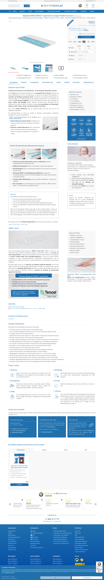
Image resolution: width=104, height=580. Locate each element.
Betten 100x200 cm (13, 561)
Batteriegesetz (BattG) (80, 543)
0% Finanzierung (12, 549)
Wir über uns (11, 545)
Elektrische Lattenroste (71, 11)
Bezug (72, 59)
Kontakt (10, 533)
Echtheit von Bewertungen (81, 549)
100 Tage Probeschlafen (14, 537)
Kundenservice (11, 531)
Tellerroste (84, 11)
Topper (30, 11)
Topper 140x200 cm (57, 561)
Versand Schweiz (12, 543)
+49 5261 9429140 (21, 430)
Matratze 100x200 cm (35, 561)
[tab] (13, 82)
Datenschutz (78, 533)
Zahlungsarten (11, 539)
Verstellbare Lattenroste (54, 11)
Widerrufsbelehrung (79, 537)
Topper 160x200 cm (57, 563)
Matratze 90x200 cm (35, 559)
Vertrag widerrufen (79, 539)
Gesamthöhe (74, 52)
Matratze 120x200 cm (35, 563)
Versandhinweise (12, 541)
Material (73, 55)
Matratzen (22, 11)
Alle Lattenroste (39, 11)
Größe (72, 48)
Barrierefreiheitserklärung (81, 545)
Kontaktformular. (51, 427)
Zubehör (92, 11)
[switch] (99, 571)
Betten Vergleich (79, 547)
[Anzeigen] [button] (11, 319)
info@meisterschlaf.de (17, 432)
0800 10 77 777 (17, 428)
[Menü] (102, 562)
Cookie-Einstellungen (80, 551)
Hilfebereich (91, 430)
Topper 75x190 (12, 224)
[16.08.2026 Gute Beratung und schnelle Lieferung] (43, 499)
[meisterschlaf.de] (52, 4)
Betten (14, 11)
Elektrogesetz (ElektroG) (81, 541)
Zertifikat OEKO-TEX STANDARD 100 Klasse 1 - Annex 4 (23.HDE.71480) (27, 308)
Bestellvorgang (11, 535)
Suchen (27, 6)
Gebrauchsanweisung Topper (17, 306)
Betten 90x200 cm (12, 559)
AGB (76, 535)
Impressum (77, 531)
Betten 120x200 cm (13, 563)
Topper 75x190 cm (14, 13)
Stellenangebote (12, 547)
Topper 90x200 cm (57, 559)
